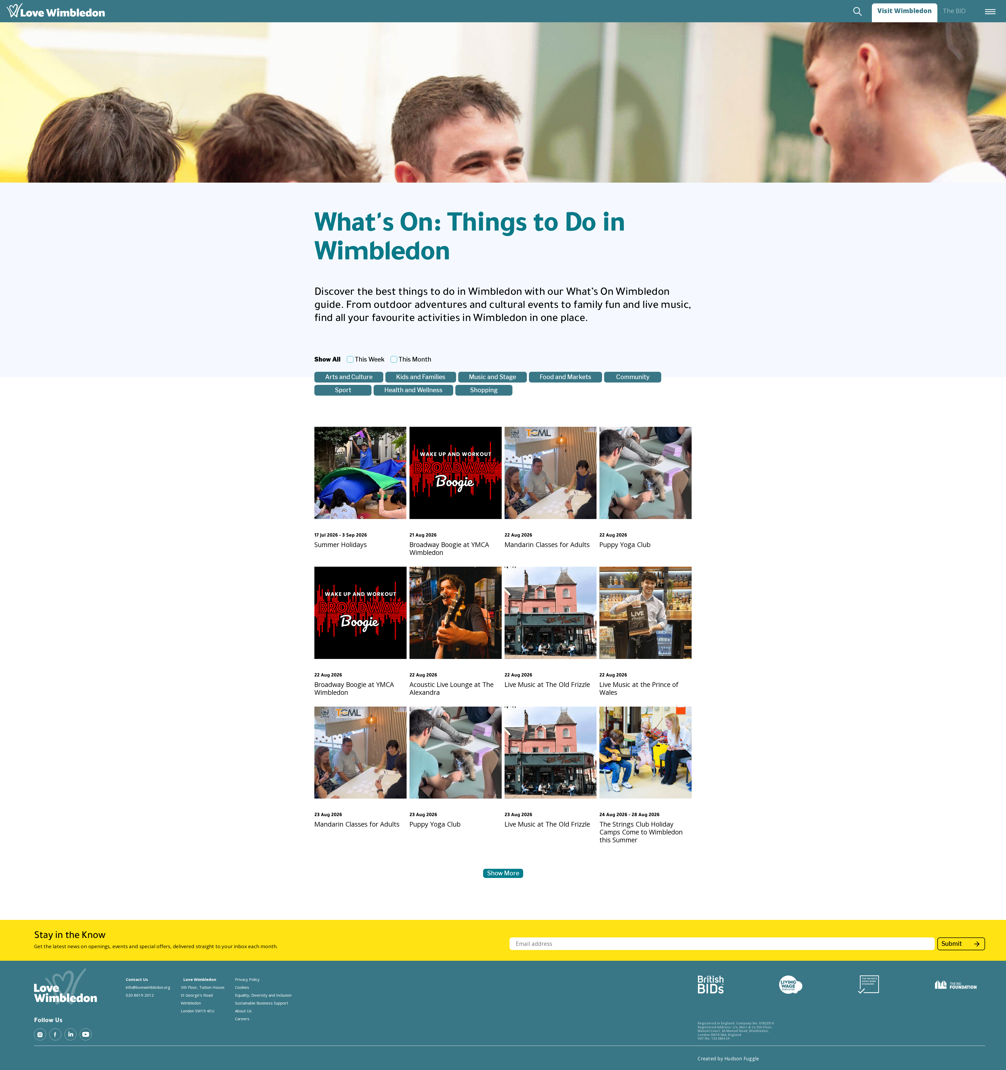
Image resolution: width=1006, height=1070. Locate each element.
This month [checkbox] (414, 359)
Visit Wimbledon (904, 10)
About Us (243, 1010)
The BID (954, 10)
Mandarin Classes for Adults (547, 544)
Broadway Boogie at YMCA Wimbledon (449, 548)
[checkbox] (348, 377)
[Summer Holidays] (360, 473)
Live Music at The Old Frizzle (547, 684)
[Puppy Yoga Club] (645, 473)
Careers (242, 1018)
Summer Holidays (340, 544)
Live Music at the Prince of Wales (639, 688)
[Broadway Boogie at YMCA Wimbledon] (455, 473)
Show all (327, 359)
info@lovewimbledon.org (148, 987)
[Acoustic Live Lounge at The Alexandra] (455, 613)
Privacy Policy (247, 979)
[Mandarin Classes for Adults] (551, 473)
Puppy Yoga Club (624, 544)
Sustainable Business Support (261, 1003)
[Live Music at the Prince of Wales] (645, 613)
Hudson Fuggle (741, 1058)
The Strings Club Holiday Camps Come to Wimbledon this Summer (641, 832)
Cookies (242, 987)
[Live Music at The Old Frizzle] (551, 613)
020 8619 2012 (140, 995)
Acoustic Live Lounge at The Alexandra (451, 688)
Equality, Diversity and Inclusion (263, 995)
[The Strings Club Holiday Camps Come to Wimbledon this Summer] (645, 753)
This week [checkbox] (370, 359)
